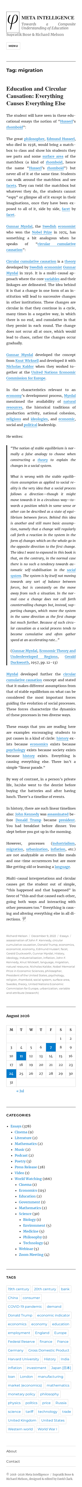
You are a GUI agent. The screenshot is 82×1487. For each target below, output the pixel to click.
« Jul (20, 1091)
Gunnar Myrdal (19, 226)
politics (31, 1403)
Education (27, 1196)
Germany (16, 1350)
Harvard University (23, 1359)
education (60, 1324)
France (63, 1342)
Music (20, 1149)
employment (19, 1333)
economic (66, 419)
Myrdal (70, 396)
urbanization (37, 849)
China (13, 1298)
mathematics (58, 1385)
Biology (29, 1219)
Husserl (66, 121)
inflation (58, 849)
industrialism (63, 843)
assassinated (58, 814)
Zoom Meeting (31, 1255)
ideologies (39, 419)
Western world (20, 1429)
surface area (52, 156)
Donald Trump (28, 820)
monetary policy (21, 1394)
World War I (47, 1429)
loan (11, 1377)
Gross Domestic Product (48, 1350)
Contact (13, 1461)
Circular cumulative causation (31, 261)
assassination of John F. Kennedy (28, 940)
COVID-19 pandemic (25, 1307)
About (11, 1451)
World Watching (28, 1179)
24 (11, 1073)
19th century (18, 1289)
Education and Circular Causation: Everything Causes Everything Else (36, 95)
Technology (33, 1243)
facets (11, 185)
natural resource (17, 966)
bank (65, 1289)
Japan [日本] (61, 1368)
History (59, 953)
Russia (61, 1403)
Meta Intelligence (47, 17)
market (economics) (25, 1385)
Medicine (30, 1231)
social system (42, 979)
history (63, 738)
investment (36, 1368)
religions (13, 419)
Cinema (21, 1132)
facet (66, 209)
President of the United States (26, 975)
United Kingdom (22, 1420)
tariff (29, 1412)
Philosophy (32, 1237)
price (46, 1403)
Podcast (21, 1155)
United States (53, 1420)
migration (14, 849)
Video (19, 1173)
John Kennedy (27, 814)
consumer (31, 1298)
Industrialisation (31, 957)
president (67, 820)
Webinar (26, 1249)
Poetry (20, 1161)
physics (14, 1403)
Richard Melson (17, 936)
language (62, 867)
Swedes (11, 984)
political (30, 425)
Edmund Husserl (61, 139)
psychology (15, 750)
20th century (45, 1289)
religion (11, 979)
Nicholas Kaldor (20, 366)
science (14, 1412)
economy (14, 396)
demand (54, 1307)
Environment (34, 1225)
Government (29, 1202)
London (26, 1377)
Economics (28, 1190)
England (42, 1333)
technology (47, 1412)
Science (25, 1214)
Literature (23, 1138)
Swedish (49, 226)
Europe (60, 1333)
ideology (12, 957)
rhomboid (14, 127)
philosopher (34, 139)
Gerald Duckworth (18, 953)
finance (46, 1342)
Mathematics (26, 1144)
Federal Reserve (21, 1342)
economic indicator (53, 1315)
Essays (64, 936)
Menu (13, 46)
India (65, 1359)
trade (66, 1412)
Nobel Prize (42, 232)
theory (70, 261)
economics (39, 744)
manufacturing (50, 1377)
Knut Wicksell (26, 361)
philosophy (49, 1394)
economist (67, 226)
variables (52, 279)
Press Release (26, 1167)
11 (21, 1056)
